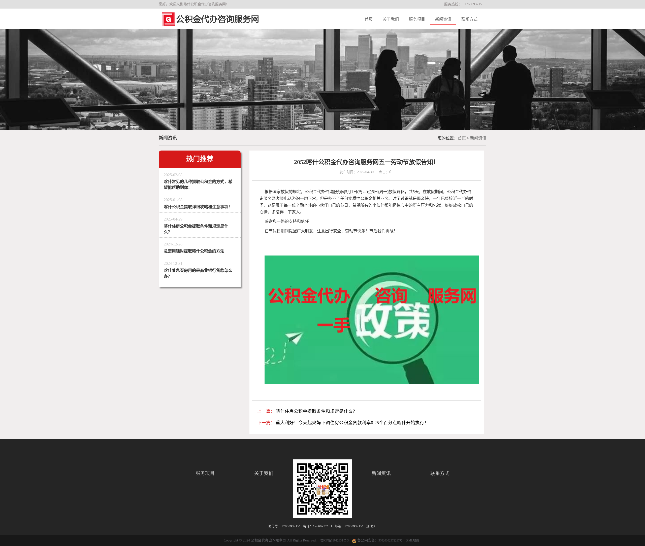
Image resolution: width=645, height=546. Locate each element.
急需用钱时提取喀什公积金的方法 (194, 247)
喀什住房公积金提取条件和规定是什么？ (196, 225)
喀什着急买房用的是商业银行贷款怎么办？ (198, 269)
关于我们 (391, 19)
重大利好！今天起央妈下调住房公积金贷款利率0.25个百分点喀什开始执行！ (352, 422)
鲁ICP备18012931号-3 (334, 540)
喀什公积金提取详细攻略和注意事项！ (198, 203)
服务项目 (417, 19)
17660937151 (474, 4)
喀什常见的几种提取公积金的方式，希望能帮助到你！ (198, 181)
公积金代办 (457, 192)
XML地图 (412, 540)
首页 (369, 19)
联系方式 (469, 19)
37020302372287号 (390, 540)
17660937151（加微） (360, 526)
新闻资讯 (443, 19)
